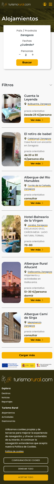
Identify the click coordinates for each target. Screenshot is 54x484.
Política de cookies (14, 451)
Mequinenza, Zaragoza (33, 324)
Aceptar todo (25, 477)
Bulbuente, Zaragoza (39, 104)
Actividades (7, 417)
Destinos (6, 393)
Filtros (7, 85)
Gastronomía (8, 421)
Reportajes (7, 401)
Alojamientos (8, 412)
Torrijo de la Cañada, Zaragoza (37, 187)
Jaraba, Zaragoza (38, 225)
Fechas (27, 41)
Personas (27, 51)
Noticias (6, 397)
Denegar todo (25, 468)
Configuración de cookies (26, 460)
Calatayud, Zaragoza (39, 138)
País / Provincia (27, 30)
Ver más (36, 120)
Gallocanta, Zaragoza (40, 272)
